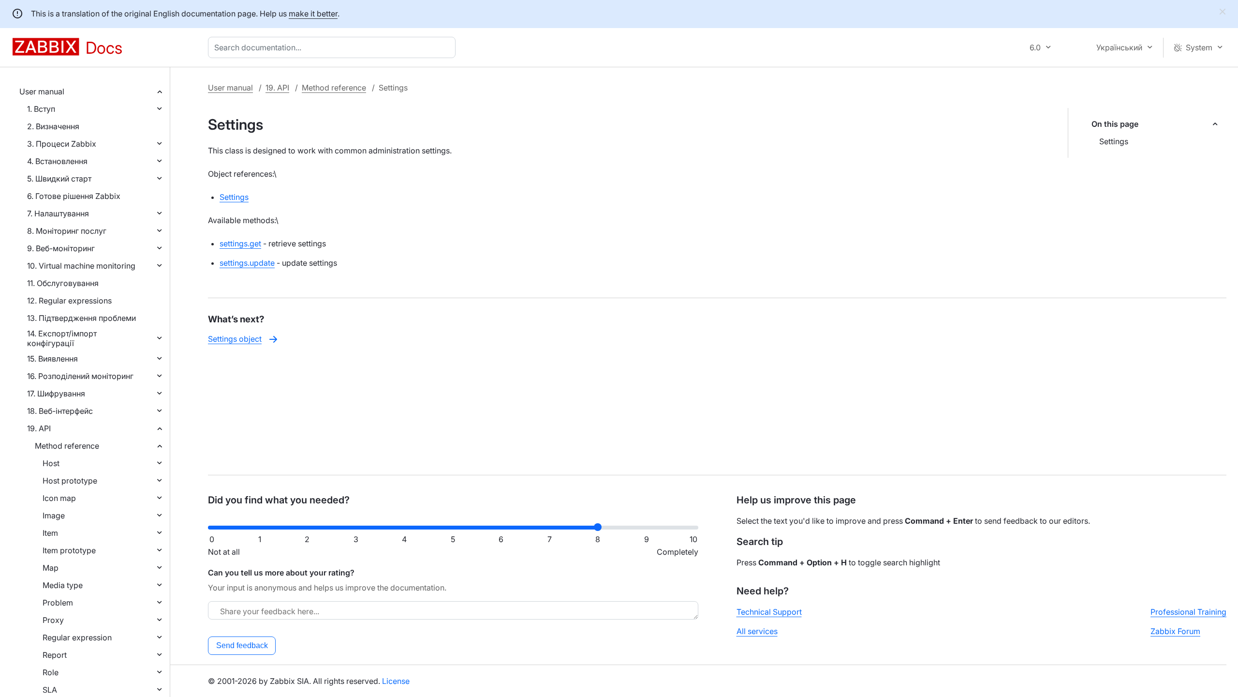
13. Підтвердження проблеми (81, 318)
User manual (41, 91)
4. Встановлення (57, 161)
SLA (50, 690)
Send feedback (242, 645)
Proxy (53, 620)
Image (54, 515)
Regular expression (77, 637)
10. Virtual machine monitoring (81, 266)
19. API (39, 428)
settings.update (247, 263)
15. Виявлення (52, 359)
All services (757, 631)
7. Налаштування (58, 213)
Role (51, 672)
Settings (1113, 141)
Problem (58, 602)
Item (50, 533)
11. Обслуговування (63, 283)
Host (51, 463)
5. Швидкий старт (59, 178)
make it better (313, 13)
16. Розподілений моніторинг (80, 376)
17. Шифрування (56, 393)
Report (55, 655)
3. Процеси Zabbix (61, 144)
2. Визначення (53, 126)
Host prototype (70, 480)
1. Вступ (41, 109)
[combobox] (333, 47)
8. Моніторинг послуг (66, 231)
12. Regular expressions (69, 300)
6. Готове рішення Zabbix (73, 196)
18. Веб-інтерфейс (60, 411)
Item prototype (69, 550)
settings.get (240, 243)
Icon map (59, 498)
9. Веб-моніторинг (61, 248)
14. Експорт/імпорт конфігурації (62, 338)
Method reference (67, 446)
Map (51, 568)
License (396, 681)
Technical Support (769, 612)
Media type (63, 585)
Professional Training (1188, 612)
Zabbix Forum (1175, 631)
